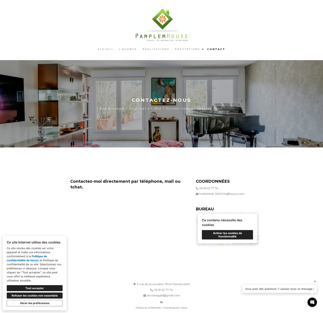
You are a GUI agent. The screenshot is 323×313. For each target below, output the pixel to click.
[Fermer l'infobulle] (315, 281)
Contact (216, 49)
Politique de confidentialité (148, 307)
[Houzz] (161, 302)
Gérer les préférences (34, 303)
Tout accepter (34, 288)
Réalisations (155, 49)
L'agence (128, 49)
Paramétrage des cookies (175, 307)
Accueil (105, 49)
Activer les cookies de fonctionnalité (227, 234)
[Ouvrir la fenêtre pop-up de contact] (312, 302)
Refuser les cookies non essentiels (35, 295)
